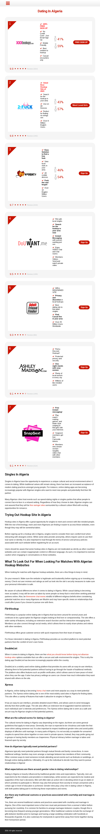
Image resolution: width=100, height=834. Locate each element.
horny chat (41, 691)
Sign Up (84, 173)
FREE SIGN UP (81, 42)
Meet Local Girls (80, 105)
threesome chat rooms (35, 596)
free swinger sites (37, 505)
